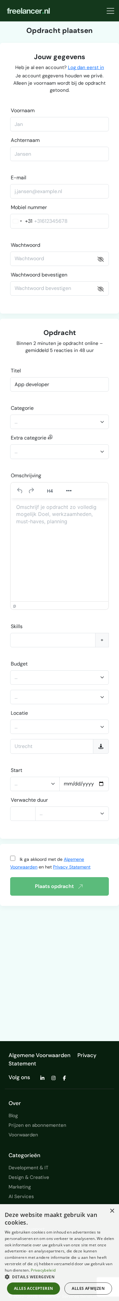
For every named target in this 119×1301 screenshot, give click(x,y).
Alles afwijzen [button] (88, 1288)
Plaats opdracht (54, 886)
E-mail (18, 177)
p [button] (14, 605)
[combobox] (21, 221)
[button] (59, 1277)
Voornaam (23, 110)
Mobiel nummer (29, 207)
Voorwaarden (23, 1135)
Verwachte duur (29, 800)
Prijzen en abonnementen (37, 1125)
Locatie (19, 713)
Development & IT (28, 1168)
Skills (17, 626)
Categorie (22, 408)
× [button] (111, 1211)
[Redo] (31, 490)
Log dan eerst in (86, 67)
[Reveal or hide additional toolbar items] (68, 490)
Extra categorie (29, 437)
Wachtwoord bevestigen (39, 274)
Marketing (20, 1187)
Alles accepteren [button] (33, 1288)
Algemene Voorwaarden (39, 1055)
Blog (13, 1115)
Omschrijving (26, 475)
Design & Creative (29, 1177)
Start (16, 770)
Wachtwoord (25, 245)
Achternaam (25, 140)
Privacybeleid (43, 1270)
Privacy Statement (71, 867)
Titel (16, 370)
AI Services (21, 1196)
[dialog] (59, 1252)
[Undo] (20, 490)
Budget (19, 663)
